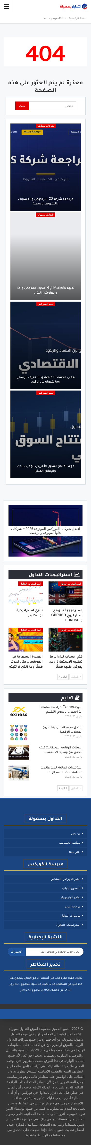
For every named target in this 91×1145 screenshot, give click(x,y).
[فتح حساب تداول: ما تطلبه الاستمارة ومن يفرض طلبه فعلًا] (66, 639)
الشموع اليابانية (71, 888)
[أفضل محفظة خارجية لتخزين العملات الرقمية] (18, 732)
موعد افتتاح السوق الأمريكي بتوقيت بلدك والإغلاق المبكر (45, 468)
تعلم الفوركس (45, 303)
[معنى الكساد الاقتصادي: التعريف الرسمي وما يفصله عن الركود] (45, 345)
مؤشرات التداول (70, 915)
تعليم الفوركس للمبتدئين (65, 879)
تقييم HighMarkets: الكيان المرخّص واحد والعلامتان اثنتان (45, 290)
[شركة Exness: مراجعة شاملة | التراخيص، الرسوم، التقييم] (18, 712)
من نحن (75, 833)
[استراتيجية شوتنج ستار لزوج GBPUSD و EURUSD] (66, 593)
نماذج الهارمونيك (70, 897)
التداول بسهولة (45, 214)
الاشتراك (17, 951)
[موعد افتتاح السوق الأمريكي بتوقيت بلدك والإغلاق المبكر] (45, 434)
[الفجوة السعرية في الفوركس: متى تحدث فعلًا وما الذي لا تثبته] (25, 639)
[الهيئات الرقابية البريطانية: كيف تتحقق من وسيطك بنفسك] (18, 753)
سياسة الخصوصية (69, 842)
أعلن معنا (74, 852)
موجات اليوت (72, 906)
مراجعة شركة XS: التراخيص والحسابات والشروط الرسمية (45, 201)
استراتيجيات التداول (70, 583)
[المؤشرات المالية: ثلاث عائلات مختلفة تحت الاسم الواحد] (18, 773)
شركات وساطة (45, 125)
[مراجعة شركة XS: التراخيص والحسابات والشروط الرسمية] (45, 167)
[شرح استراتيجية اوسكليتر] (25, 593)
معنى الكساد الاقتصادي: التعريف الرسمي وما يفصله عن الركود (46, 379)
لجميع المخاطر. (30, 990)
